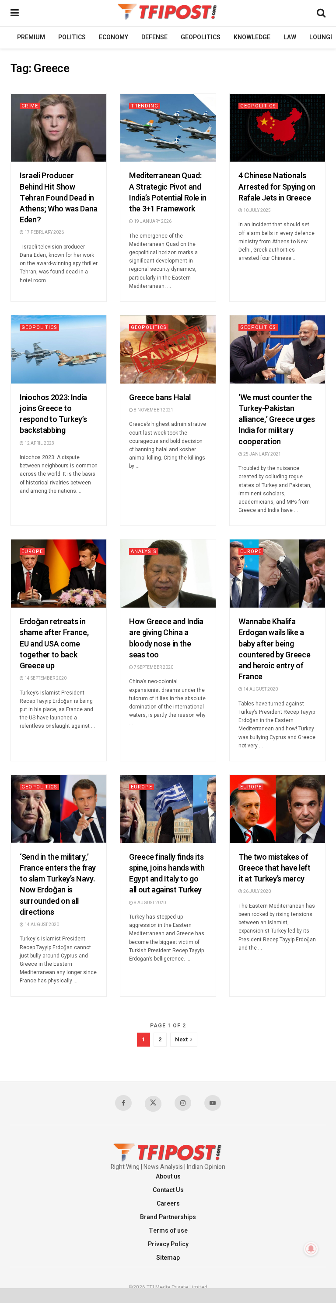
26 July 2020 (256, 891)
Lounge (321, 37)
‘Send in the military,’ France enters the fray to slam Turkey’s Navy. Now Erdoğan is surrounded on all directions (58, 884)
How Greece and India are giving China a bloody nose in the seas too (166, 638)
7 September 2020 (153, 667)
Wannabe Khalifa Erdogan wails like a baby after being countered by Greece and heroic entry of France (274, 649)
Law (290, 37)
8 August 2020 (149, 903)
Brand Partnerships (168, 1217)
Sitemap (168, 1257)
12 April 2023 (39, 443)
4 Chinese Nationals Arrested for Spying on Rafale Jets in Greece (276, 187)
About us (168, 1176)
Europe (32, 551)
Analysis (144, 551)
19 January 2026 (152, 221)
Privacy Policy (168, 1244)
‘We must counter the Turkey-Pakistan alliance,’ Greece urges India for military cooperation (276, 420)
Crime (29, 106)
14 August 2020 (260, 689)
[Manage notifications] (311, 1249)
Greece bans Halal (160, 398)
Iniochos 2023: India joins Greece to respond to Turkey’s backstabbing (53, 414)
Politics (72, 37)
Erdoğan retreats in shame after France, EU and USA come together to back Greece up (54, 644)
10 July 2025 (256, 210)
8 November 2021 (153, 410)
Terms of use (168, 1230)
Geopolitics (200, 37)
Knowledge (252, 37)
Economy (113, 37)
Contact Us (168, 1190)
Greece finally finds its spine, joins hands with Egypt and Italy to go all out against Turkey (167, 873)
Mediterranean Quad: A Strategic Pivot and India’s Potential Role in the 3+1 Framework (167, 192)
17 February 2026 (44, 232)
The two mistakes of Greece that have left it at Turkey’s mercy (274, 868)
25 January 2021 (261, 454)
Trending (144, 106)
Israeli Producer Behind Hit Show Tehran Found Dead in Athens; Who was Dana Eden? (59, 198)
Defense (154, 37)
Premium (31, 37)
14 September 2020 (45, 678)
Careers (168, 1203)
